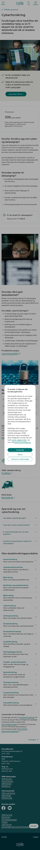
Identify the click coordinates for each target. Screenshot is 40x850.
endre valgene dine (19, 440)
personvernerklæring (22, 442)
